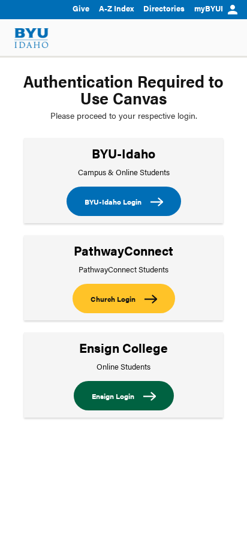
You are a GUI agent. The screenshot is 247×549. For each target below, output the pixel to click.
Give (81, 8)
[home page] (31, 38)
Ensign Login (113, 396)
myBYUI (208, 8)
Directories (164, 8)
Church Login (113, 298)
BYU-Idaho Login (113, 201)
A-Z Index (116, 8)
